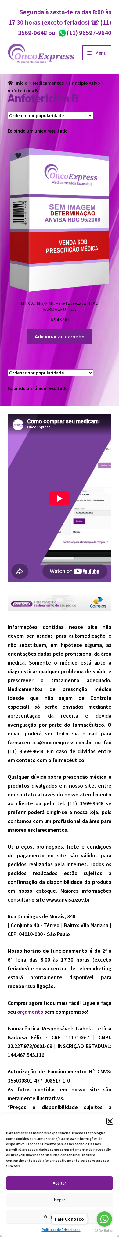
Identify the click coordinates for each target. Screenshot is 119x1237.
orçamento (30, 1011)
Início (21, 83)
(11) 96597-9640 (84, 33)
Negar (59, 1200)
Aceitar (59, 1183)
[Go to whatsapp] (104, 1219)
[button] (110, 1121)
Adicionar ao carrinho (60, 336)
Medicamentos (48, 83)
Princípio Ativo (84, 83)
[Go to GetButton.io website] (104, 1231)
